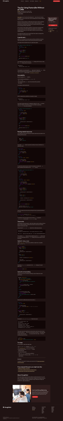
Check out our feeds (52, 31)
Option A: (23, 241)
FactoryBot (19, 17)
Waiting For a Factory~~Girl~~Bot (24, 368)
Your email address (52, 21)
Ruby (27, 12)
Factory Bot (24, 12)
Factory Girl (20, 12)
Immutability (21, 75)
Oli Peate (19, 11)
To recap (20, 342)
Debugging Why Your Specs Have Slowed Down (26, 371)
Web (31, 12)
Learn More (35, 396)
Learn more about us (26, 380)
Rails (29, 12)
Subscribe (53, 25)
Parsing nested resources (25, 131)
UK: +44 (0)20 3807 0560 (41, 417)
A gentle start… (22, 37)
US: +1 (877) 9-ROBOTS (35, 417)
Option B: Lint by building (24, 271)
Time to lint (21, 221)
